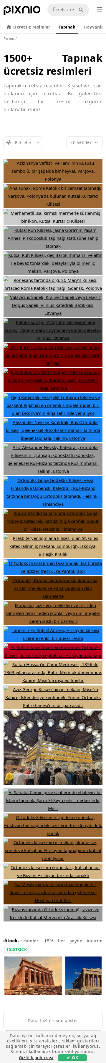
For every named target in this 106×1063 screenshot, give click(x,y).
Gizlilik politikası (36, 1057)
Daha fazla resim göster (53, 1020)
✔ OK (72, 1057)
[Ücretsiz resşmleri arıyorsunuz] (82, 10)
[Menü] (99, 10)
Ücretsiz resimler (31, 27)
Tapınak (67, 27)
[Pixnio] (22, 12)
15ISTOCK (16, 949)
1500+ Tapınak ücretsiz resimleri (53, 64)
